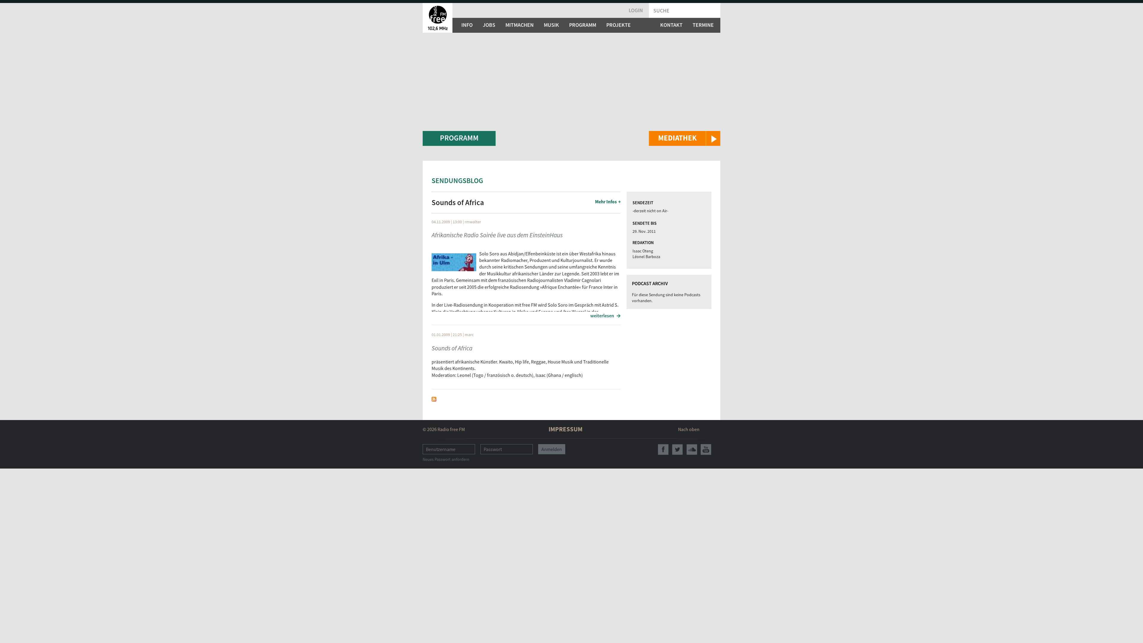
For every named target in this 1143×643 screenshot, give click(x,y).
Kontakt (671, 24)
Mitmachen (519, 24)
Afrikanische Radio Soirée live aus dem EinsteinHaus (497, 235)
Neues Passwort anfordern (446, 459)
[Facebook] (663, 449)
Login (636, 10)
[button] (684, 138)
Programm (582, 24)
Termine (703, 24)
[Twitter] (677, 449)
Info (467, 24)
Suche (661, 10)
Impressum (566, 429)
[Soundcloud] (691, 449)
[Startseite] (437, 18)
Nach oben (688, 429)
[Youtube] (706, 449)
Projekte (618, 24)
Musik (551, 24)
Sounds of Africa (452, 348)
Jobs (489, 24)
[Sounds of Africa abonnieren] (434, 399)
